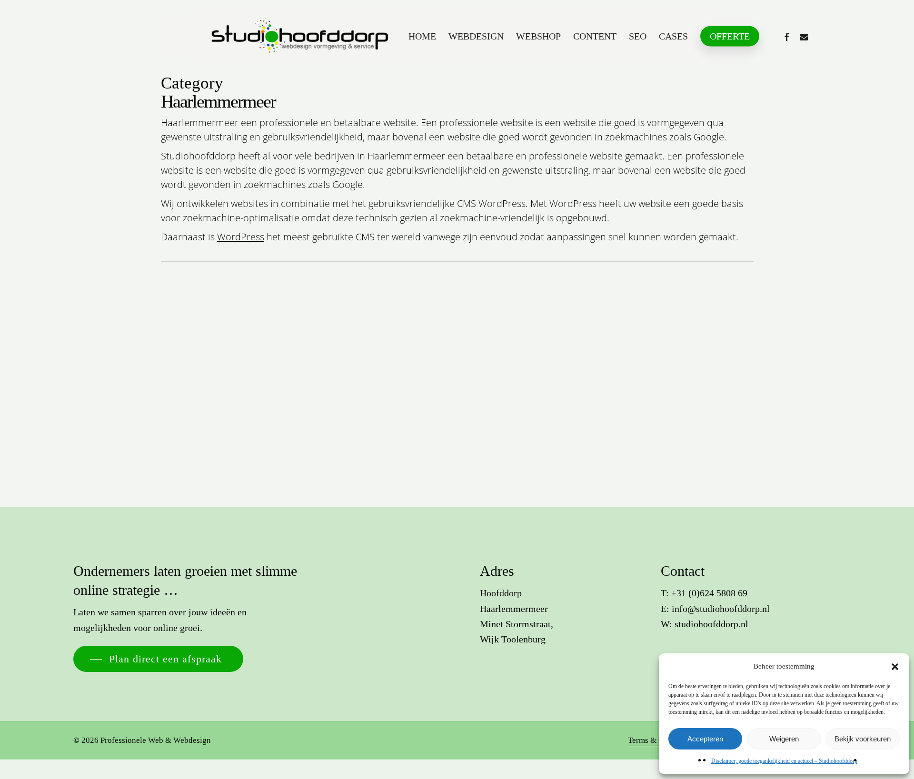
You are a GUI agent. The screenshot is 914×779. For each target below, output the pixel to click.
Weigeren (784, 739)
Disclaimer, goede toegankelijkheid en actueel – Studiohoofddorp (784, 761)
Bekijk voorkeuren (863, 739)
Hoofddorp (81, 425)
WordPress (240, 236)
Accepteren (705, 739)
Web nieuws (111, 425)
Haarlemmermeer (47, 425)
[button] (895, 666)
